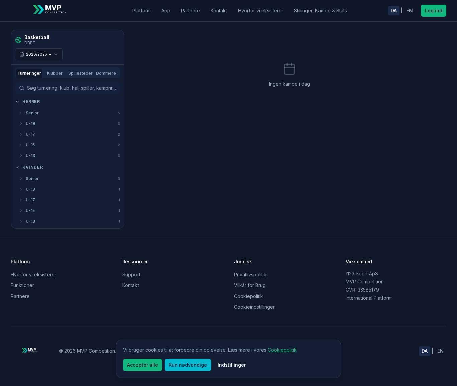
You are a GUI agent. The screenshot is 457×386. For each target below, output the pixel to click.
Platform (141, 10)
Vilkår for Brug (250, 285)
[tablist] (67, 72)
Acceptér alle (142, 365)
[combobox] (39, 54)
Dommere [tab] (106, 73)
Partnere (190, 10)
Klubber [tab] (55, 73)
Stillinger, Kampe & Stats (320, 10)
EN (409, 10)
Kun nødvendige (188, 365)
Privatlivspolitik (250, 274)
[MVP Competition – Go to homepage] (51, 10)
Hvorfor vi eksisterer (260, 10)
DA (394, 10)
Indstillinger (232, 365)
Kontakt (219, 10)
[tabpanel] (67, 161)
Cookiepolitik (248, 296)
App (165, 10)
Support (131, 274)
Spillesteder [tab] (80, 73)
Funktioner (22, 285)
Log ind (433, 10)
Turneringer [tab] (29, 73)
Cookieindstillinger (254, 307)
